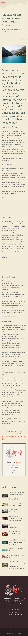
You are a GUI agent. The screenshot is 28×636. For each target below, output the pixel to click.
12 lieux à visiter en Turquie (13, 431)
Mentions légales (11, 633)
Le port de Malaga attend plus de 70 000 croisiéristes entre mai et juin (13, 436)
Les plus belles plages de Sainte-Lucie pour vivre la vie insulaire (17, 542)
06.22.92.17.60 (15, 612)
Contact (19, 633)
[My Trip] (3, 2)
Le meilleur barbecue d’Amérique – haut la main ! (15, 533)
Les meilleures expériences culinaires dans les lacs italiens (15, 518)
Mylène (18, 462)
